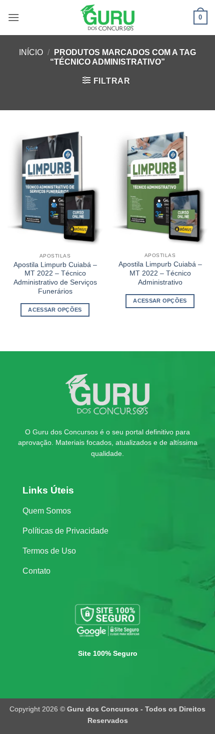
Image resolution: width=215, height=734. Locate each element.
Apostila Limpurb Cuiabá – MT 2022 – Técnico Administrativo (160, 273)
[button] (14, 17)
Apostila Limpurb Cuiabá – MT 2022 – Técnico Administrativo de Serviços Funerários (55, 278)
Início (31, 52)
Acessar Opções (55, 310)
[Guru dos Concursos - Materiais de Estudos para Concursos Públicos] (108, 17)
